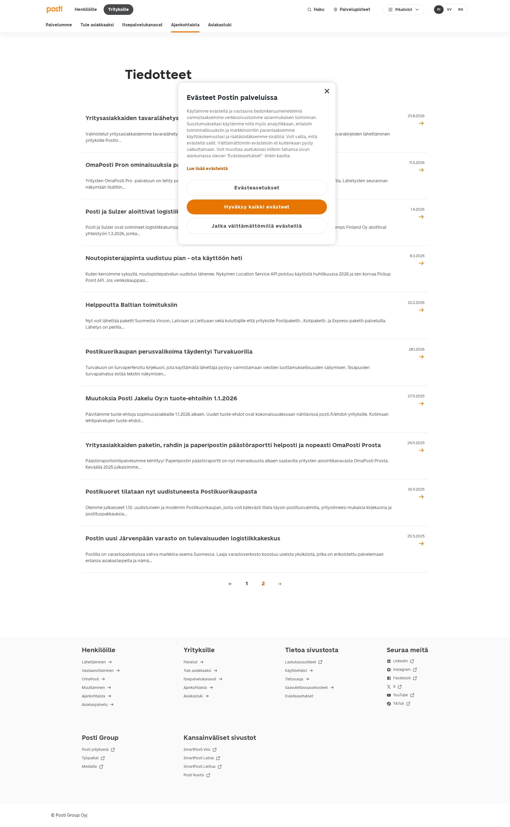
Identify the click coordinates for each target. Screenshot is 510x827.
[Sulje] (327, 91)
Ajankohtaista (185, 24)
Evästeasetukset (299, 696)
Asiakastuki (219, 24)
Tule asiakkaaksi (97, 24)
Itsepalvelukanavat (142, 24)
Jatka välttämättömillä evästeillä (257, 226)
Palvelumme (59, 24)
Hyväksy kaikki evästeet (257, 207)
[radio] (439, 9)
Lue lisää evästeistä (207, 168)
